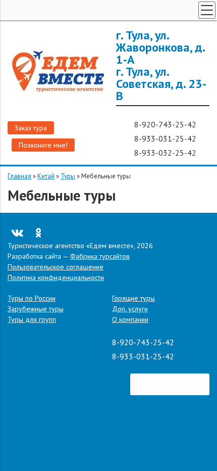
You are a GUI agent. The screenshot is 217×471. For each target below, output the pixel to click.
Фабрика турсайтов (100, 256)
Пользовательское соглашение (55, 266)
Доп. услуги (130, 308)
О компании (130, 319)
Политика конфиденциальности (56, 277)
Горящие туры (133, 298)
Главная (19, 176)
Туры (68, 176)
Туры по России (32, 298)
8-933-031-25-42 (166, 138)
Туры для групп (32, 319)
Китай (46, 176)
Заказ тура (31, 127)
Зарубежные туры (36, 308)
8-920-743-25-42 (166, 124)
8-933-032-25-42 (166, 153)
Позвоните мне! (43, 145)
